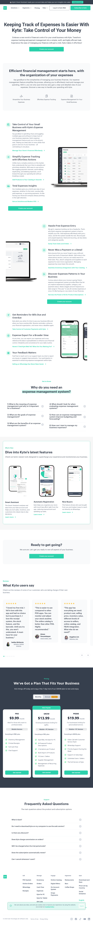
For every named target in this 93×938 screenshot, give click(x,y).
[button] (15, 8)
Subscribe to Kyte (80, 8)
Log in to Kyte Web (59, 8)
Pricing (37, 8)
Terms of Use (34, 919)
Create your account (46, 49)
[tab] (38, 697)
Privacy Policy (44, 919)
